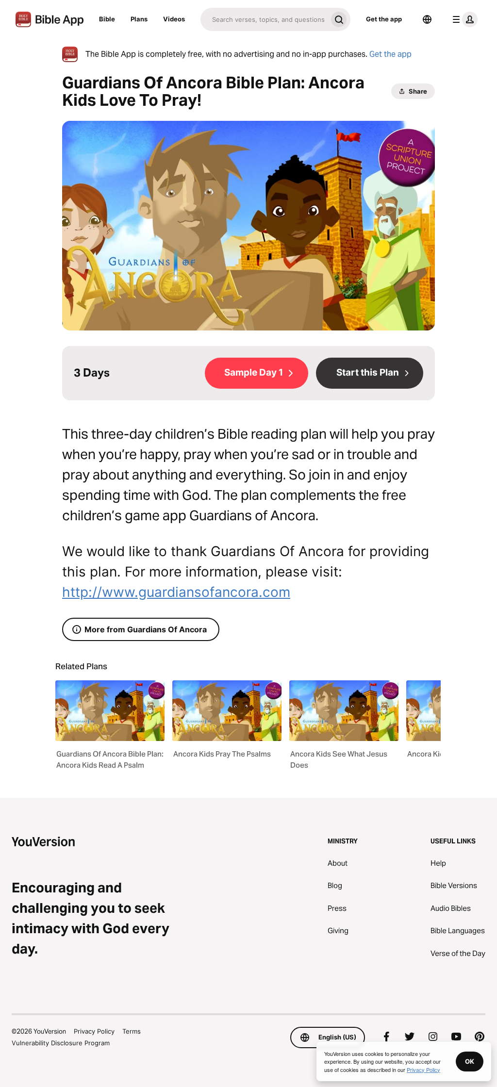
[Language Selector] (427, 19)
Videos (174, 19)
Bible (107, 19)
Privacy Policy (94, 1031)
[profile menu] (463, 19)
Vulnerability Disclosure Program (61, 1043)
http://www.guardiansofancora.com (176, 592)
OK (469, 1061)
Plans (139, 19)
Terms (131, 1031)
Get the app (384, 19)
